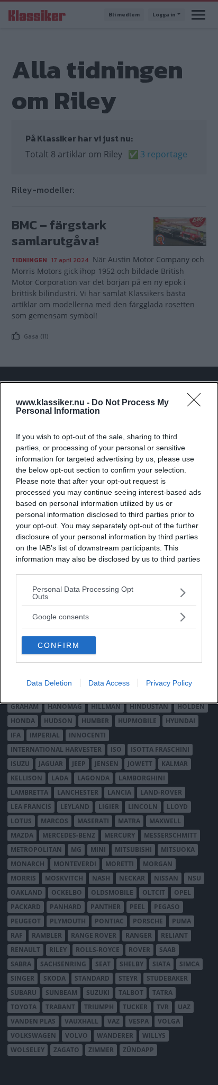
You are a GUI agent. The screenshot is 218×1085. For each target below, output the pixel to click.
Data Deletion (49, 683)
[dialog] (109, 543)
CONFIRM (59, 645)
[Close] (197, 403)
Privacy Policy (169, 683)
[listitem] (109, 592)
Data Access (109, 683)
